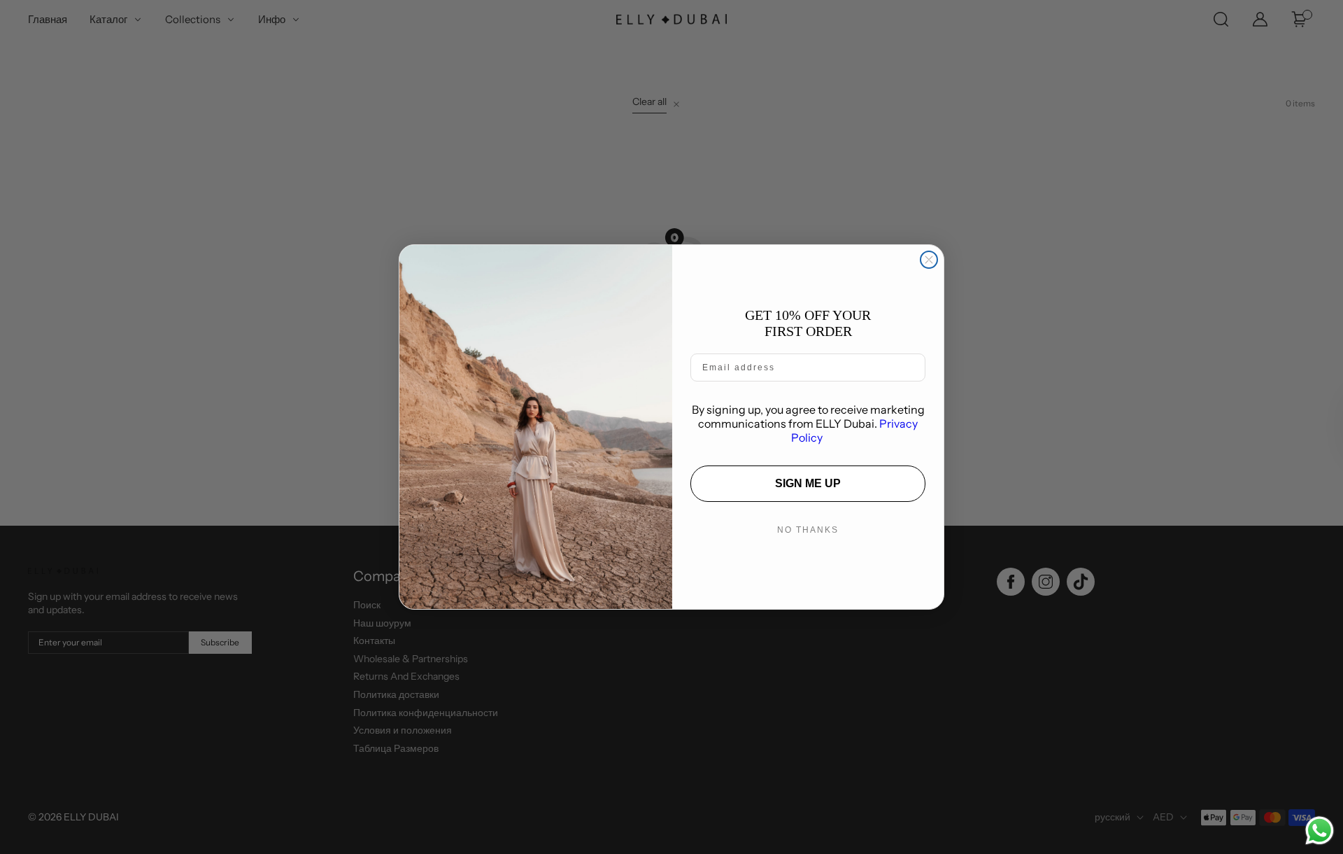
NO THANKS (808, 530)
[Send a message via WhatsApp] (1319, 830)
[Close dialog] (929, 259)
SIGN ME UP (808, 483)
